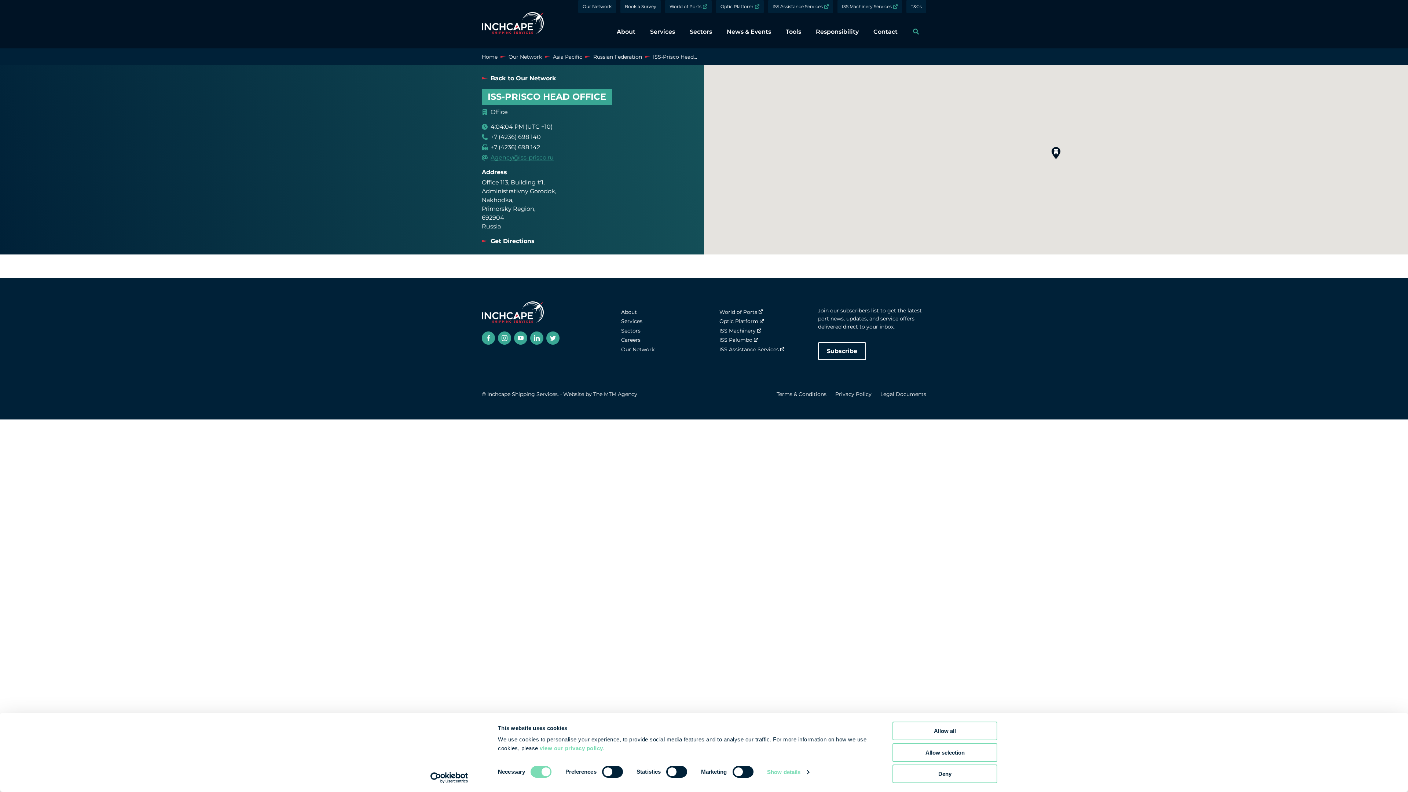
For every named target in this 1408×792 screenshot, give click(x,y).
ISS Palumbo (735, 340)
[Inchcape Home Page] (513, 24)
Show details (783, 772)
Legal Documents (903, 394)
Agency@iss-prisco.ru (522, 157)
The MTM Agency (615, 394)
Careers (631, 340)
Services (631, 321)
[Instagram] (504, 338)
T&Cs (916, 6)
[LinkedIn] (536, 338)
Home (490, 56)
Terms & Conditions (801, 394)
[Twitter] (553, 338)
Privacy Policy (853, 394)
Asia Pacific (567, 56)
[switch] (612, 772)
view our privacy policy (571, 748)
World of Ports (685, 6)
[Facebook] (488, 338)
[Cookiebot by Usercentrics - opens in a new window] (449, 777)
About (629, 312)
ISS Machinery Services (867, 6)
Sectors (631, 330)
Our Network (597, 6)
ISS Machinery (737, 330)
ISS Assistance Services (798, 6)
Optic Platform (737, 6)
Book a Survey (640, 6)
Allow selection (945, 752)
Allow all (945, 731)
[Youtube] (520, 338)
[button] (1056, 153)
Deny (944, 774)
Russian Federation (617, 56)
